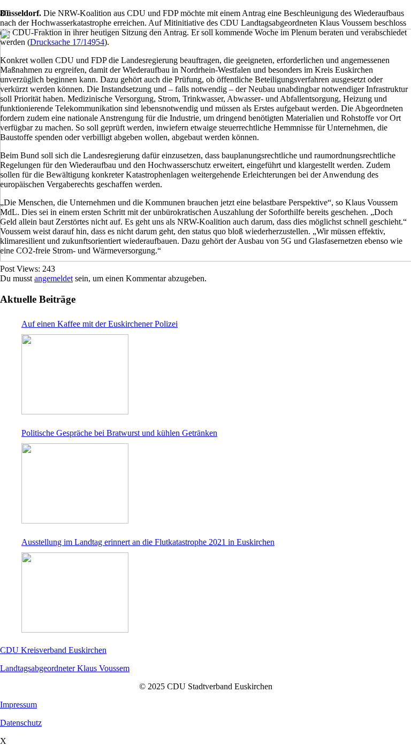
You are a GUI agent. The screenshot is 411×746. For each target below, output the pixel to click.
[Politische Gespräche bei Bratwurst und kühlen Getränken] (74, 483)
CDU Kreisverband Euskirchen (53, 650)
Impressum (18, 704)
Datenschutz (21, 722)
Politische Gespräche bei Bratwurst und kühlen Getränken (119, 432)
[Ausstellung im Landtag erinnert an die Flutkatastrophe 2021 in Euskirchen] (74, 592)
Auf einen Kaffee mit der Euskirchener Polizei (99, 323)
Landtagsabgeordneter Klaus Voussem (65, 668)
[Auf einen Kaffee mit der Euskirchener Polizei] (74, 374)
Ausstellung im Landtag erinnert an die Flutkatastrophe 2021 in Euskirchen (148, 542)
